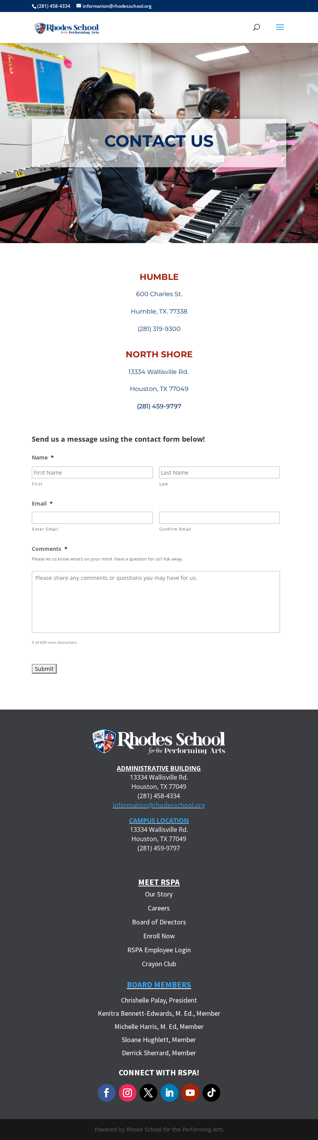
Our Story (159, 894)
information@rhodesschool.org (159, 805)
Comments (49, 548)
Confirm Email (175, 529)
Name (43, 457)
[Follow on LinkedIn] (169, 1093)
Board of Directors (159, 921)
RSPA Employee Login (159, 949)
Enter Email (45, 529)
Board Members (159, 984)
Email (42, 503)
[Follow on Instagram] (128, 1093)
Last (164, 484)
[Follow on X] (148, 1093)
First (37, 484)
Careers (159, 907)
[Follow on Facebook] (107, 1093)
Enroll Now (159, 935)
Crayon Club (159, 963)
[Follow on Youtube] (190, 1093)
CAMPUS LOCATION (159, 820)
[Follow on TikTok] (211, 1093)
